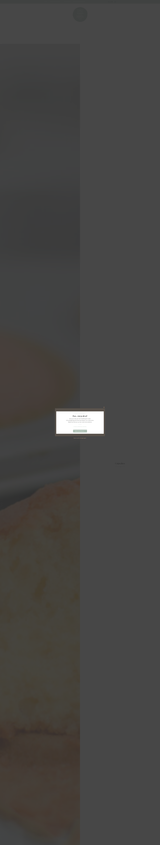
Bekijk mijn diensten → (80, 431)
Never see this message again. (80, 438)
